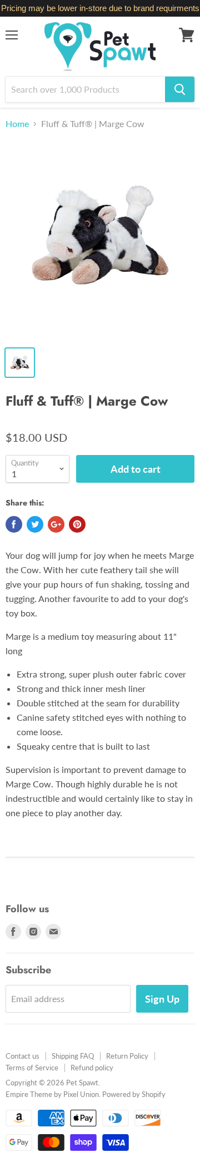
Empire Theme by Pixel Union (52, 1094)
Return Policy (127, 1055)
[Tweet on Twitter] (35, 524)
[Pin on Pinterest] (77, 524)
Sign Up (162, 999)
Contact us (22, 1055)
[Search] (179, 89)
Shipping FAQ (73, 1055)
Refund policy (92, 1067)
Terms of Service (32, 1067)
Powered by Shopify (134, 1094)
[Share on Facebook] (14, 524)
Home (17, 124)
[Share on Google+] (56, 524)
